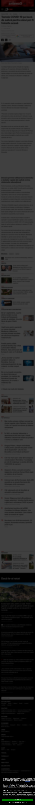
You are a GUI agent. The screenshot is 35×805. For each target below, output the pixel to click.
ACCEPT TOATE (17, 799)
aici (9, 786)
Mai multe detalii (27, 781)
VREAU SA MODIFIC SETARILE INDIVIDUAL (17, 802)
